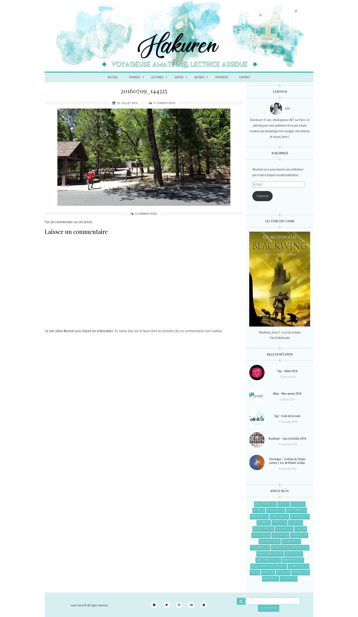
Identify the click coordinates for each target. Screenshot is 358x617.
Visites (179, 77)
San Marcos (291, 560)
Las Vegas (259, 535)
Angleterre (263, 504)
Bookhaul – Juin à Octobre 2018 (287, 438)
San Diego (291, 553)
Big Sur (296, 504)
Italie (298, 529)
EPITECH (278, 522)
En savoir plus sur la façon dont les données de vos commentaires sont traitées (168, 331)
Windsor (268, 578)
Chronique (298, 516)
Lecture (277, 535)
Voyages (134, 77)
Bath (281, 504)
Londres (296, 535)
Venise (266, 572)
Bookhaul (273, 510)
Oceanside (289, 541)
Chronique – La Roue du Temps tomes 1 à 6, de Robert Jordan (287, 461)
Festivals (282, 529)
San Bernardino (268, 553)
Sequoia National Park (266, 566)
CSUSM (262, 522)
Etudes (293, 522)
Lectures (157, 77)
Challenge (277, 516)
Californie (294, 510)
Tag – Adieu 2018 (287, 371)
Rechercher (269, 608)
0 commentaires (164, 103)
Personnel (258, 547)
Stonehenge (297, 566)
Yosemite (287, 578)
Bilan (256, 510)
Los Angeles (268, 541)
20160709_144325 (144, 91)
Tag (253, 572)
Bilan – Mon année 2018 (287, 393)
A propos (221, 77)
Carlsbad (257, 516)
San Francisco (266, 560)
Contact (244, 77)
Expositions (261, 529)
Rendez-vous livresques (288, 547)
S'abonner (262, 196)
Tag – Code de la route (287, 416)
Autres (199, 77)
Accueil (113, 77)
